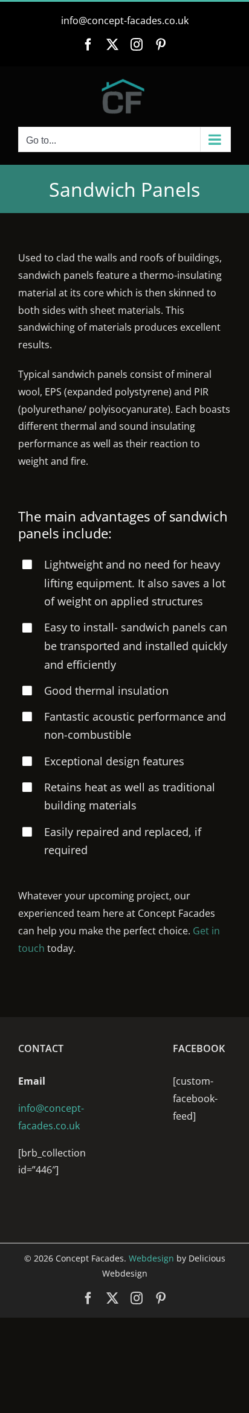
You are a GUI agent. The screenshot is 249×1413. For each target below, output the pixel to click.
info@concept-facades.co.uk (125, 20)
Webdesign (151, 1258)
